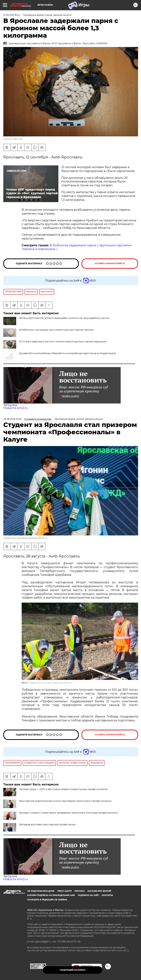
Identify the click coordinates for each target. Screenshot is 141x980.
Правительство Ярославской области (25, 537)
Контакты (107, 895)
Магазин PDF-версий (99, 891)
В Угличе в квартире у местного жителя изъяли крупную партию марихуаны (62, 341)
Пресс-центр (64, 891)
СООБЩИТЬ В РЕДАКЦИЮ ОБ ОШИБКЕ (47, 900)
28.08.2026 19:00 (12, 419)
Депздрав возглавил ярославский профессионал (47, 824)
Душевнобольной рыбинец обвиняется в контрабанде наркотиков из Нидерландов (67, 353)
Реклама (80, 891)
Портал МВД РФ (12, 138)
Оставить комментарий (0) (110, 263)
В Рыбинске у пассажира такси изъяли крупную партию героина (56, 329)
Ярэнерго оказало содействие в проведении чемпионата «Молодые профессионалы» (68, 812)
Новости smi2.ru (15, 408)
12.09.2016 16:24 (11, 15)
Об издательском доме (41, 891)
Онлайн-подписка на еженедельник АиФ (51, 895)
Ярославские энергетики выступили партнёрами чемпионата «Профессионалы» (65, 801)
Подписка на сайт (88, 895)
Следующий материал (72, 970)
